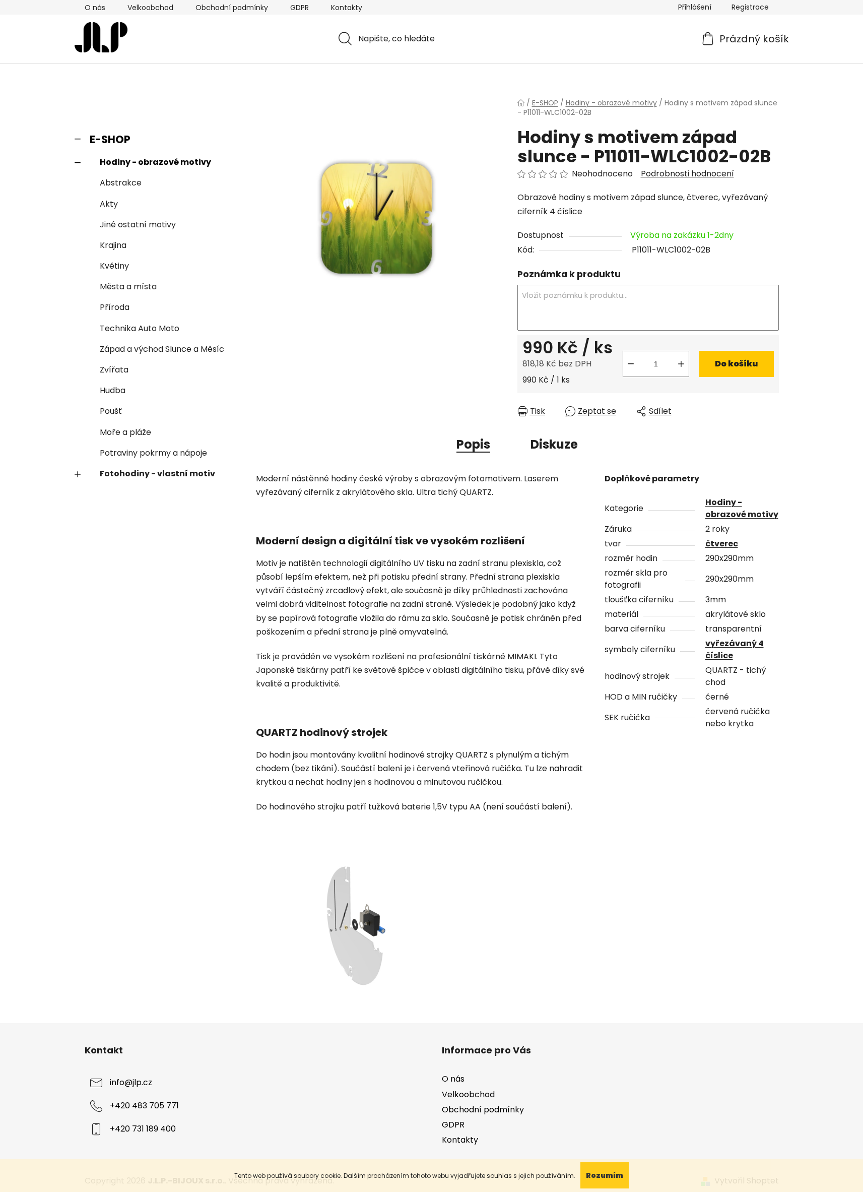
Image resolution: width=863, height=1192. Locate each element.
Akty (109, 204)
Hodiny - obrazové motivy (155, 162)
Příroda (114, 307)
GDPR (299, 8)
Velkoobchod (150, 8)
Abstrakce (121, 183)
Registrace (750, 7)
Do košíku (736, 363)
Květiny (114, 266)
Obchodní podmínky (231, 8)
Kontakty (346, 8)
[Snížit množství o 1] (630, 364)
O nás (95, 8)
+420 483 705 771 (144, 1106)
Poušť (111, 411)
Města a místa (128, 286)
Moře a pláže (125, 432)
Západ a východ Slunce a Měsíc (162, 349)
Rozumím (604, 1175)
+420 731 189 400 (143, 1129)
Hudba (112, 390)
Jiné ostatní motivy (138, 224)
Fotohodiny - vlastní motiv (157, 473)
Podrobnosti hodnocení (687, 173)
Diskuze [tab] (554, 444)
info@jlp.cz (131, 1083)
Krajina (113, 245)
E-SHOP (110, 139)
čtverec (721, 543)
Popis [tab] (473, 444)
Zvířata (114, 369)
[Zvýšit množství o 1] (681, 364)
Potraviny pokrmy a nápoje (153, 453)
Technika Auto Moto (139, 328)
